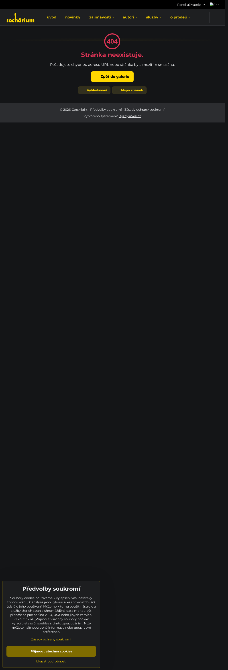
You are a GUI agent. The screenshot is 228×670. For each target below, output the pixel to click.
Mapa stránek (131, 90)
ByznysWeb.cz (130, 116)
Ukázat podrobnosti (51, 661)
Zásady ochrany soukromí (144, 110)
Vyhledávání (96, 90)
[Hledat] (216, 17)
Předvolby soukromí (106, 110)
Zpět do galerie (114, 76)
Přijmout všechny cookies (51, 651)
